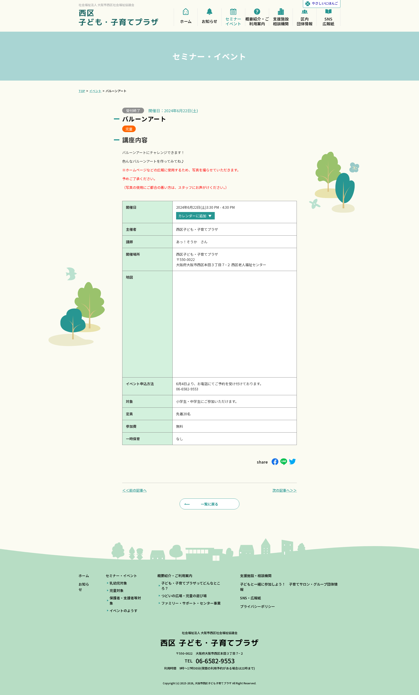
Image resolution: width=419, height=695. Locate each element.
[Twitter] (292, 461)
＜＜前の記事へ (134, 490)
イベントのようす (123, 610)
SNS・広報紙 (250, 597)
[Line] (283, 461)
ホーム (84, 575)
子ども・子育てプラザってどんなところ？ (190, 585)
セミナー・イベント (121, 575)
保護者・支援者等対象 (125, 600)
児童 (128, 128)
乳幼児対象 (118, 583)
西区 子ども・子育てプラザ (119, 17)
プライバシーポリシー (257, 606)
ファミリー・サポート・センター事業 (191, 603)
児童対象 (117, 590)
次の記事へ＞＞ (284, 490)
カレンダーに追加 (192, 215)
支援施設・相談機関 (255, 575)
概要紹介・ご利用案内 (174, 575)
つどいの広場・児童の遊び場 (184, 595)
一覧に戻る (209, 504)
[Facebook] (275, 461)
